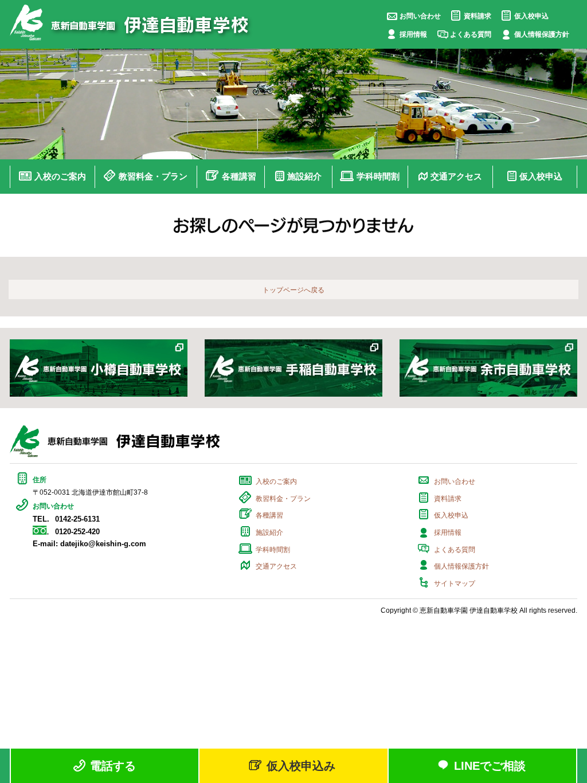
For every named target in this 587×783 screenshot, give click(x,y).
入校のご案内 (276, 481)
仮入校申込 (531, 16)
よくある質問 (470, 34)
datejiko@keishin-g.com (103, 543)
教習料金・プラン (283, 499)
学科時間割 (273, 550)
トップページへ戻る (293, 290)
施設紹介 (269, 532)
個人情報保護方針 (541, 34)
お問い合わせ (420, 16)
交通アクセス (276, 566)
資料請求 (477, 16)
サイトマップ (454, 584)
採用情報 (413, 34)
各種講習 (269, 515)
